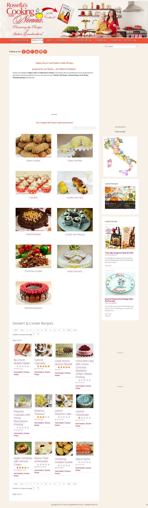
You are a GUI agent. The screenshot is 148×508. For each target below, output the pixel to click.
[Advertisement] (54, 96)
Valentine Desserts (33, 308)
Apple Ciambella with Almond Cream (23, 461)
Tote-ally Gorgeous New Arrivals (119, 253)
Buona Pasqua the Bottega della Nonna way (119, 300)
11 (50, 330)
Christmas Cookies (33, 271)
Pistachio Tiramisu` (39, 412)
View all (107, 316)
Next (69, 330)
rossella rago (19, 368)
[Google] (32, 51)
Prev (21, 330)
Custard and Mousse (75, 234)
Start (15, 330)
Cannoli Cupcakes (39, 361)
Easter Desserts (74, 271)
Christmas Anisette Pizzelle (64, 460)
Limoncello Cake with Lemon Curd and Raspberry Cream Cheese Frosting (85, 369)
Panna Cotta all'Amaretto (41, 459)
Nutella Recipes (33, 234)
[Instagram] (40, 51)
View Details (18, 372)
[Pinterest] (45, 51)
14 (64, 330)
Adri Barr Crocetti (41, 467)
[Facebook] (23, 51)
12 (55, 330)
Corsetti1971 (80, 420)
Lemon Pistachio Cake (63, 412)
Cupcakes (33, 197)
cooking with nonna (20, 470)
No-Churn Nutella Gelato (22, 361)
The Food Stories (111, 255)
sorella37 (59, 369)
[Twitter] (28, 51)
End (74, 330)
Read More (108, 265)
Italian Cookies (33, 160)
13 (59, 330)
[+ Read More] (33, 146)
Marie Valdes (60, 467)
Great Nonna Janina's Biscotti (63, 362)
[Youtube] (36, 51)
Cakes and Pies (75, 160)
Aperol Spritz (83, 459)
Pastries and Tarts (74, 197)
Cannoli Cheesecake (82, 413)
